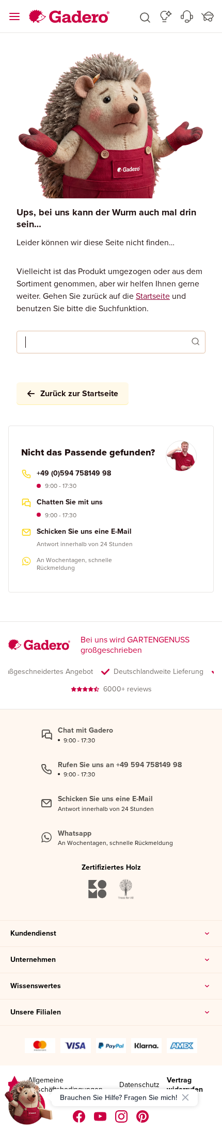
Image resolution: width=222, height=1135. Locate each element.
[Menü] (14, 16)
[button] (145, 16)
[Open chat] (29, 1106)
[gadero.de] (121, 1116)
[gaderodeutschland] (79, 1116)
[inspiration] (166, 16)
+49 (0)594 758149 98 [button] (74, 473)
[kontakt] (187, 16)
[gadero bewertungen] (14, 1085)
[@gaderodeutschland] (100, 1116)
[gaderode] (142, 1116)
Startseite (153, 295)
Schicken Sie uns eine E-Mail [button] (84, 531)
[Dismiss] (185, 1097)
